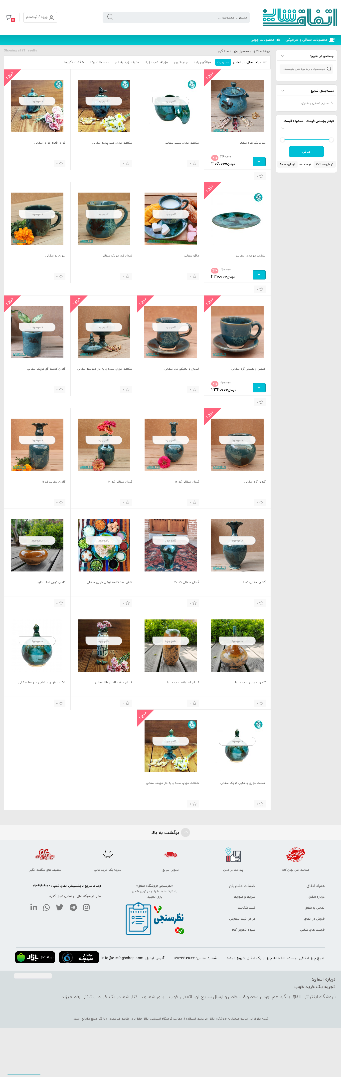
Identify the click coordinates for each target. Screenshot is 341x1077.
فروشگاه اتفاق (262, 51)
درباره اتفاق (317, 896)
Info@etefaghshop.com (122, 958)
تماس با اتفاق (315, 907)
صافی (306, 152)
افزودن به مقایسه (216, 175)
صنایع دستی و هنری (315, 103)
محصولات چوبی (263, 39)
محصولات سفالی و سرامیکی (307, 39)
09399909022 (184, 958)
